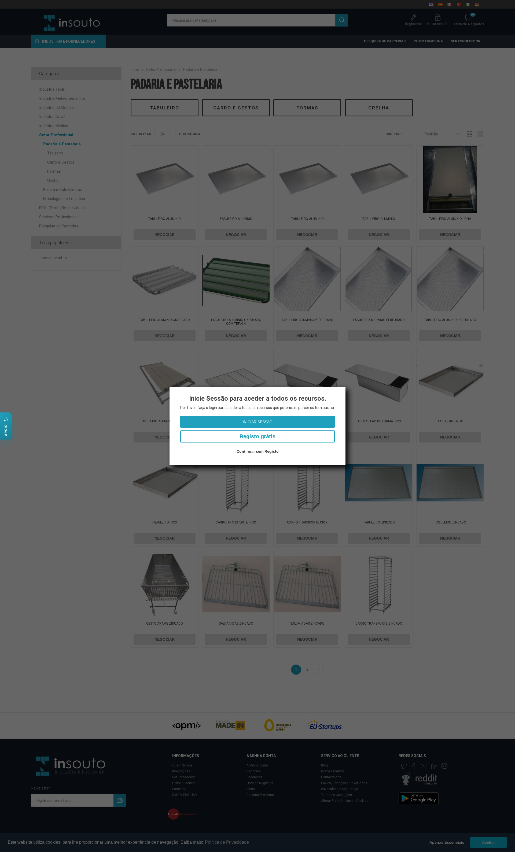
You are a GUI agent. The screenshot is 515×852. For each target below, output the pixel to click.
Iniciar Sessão (258, 422)
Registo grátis (257, 436)
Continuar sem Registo (258, 451)
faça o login (207, 407)
